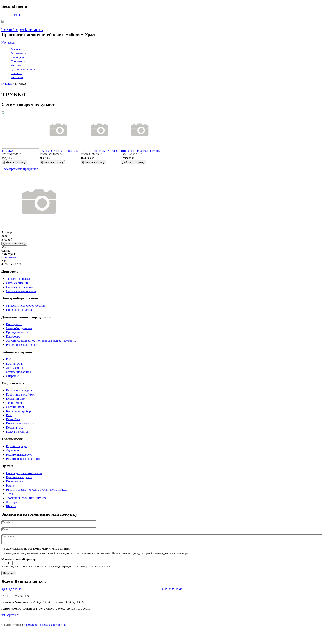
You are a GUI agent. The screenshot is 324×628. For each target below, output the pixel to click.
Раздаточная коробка (19, 454)
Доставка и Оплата (22, 69)
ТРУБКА (7, 151)
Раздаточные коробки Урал (23, 458)
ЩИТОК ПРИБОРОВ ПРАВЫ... (142, 151)
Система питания (17, 282)
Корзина (15, 65)
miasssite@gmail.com (53, 624)
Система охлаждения (19, 287)
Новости (16, 73)
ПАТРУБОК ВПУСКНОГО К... (60, 151)
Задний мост (14, 402)
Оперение (12, 376)
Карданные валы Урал (20, 394)
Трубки (10, 493)
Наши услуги (19, 57)
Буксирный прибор (18, 411)
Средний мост (15, 406)
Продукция (17, 61)
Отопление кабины (18, 371)
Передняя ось (14, 427)
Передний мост (16, 398)
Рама (9, 415)
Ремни (10, 485)
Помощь (15, 14)
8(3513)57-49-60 (172, 589)
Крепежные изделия (19, 477)
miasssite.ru (30, 624)
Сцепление (9, 257)
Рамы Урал (13, 419)
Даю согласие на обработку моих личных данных (38, 548)
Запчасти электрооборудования (26, 305)
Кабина (11, 359)
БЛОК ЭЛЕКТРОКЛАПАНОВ (101, 151)
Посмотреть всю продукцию (20, 169)
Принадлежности (17, 332)
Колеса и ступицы (17, 431)
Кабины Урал (14, 363)
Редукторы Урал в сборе (21, 344)
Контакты (16, 77)
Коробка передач (16, 446)
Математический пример (20, 559)
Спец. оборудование (19, 328)
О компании (18, 53)
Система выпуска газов (21, 291)
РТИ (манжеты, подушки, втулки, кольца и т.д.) (36, 489)
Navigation (8, 42)
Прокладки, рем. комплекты (24, 473)
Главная (15, 49)
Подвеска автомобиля (20, 423)
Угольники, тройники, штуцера (26, 497)
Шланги (11, 506)
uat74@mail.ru (10, 615)
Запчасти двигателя (18, 278)
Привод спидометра (19, 309)
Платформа (13, 336)
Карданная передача (19, 390)
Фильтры (12, 502)
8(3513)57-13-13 (12, 589)
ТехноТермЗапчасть (22, 29)
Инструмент (14, 324)
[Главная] (3, 21)
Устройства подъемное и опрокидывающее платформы (41, 340)
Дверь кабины (15, 367)
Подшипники (14, 481)
